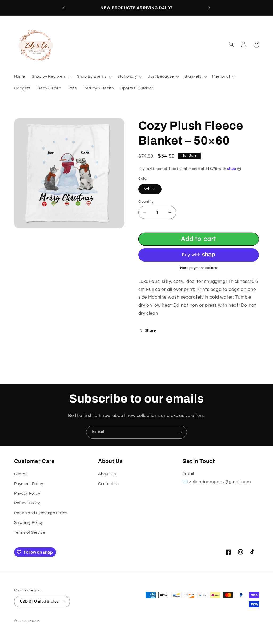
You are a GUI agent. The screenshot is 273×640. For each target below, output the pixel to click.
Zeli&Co (34, 620)
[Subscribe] (180, 432)
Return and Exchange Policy (40, 513)
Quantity (146, 202)
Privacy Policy (27, 493)
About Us (107, 474)
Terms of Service (29, 532)
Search (21, 474)
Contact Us (108, 484)
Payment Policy (28, 484)
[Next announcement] (209, 8)
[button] (51, 77)
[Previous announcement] (64, 8)
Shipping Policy (28, 523)
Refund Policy (27, 503)
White (150, 189)
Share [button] (150, 331)
